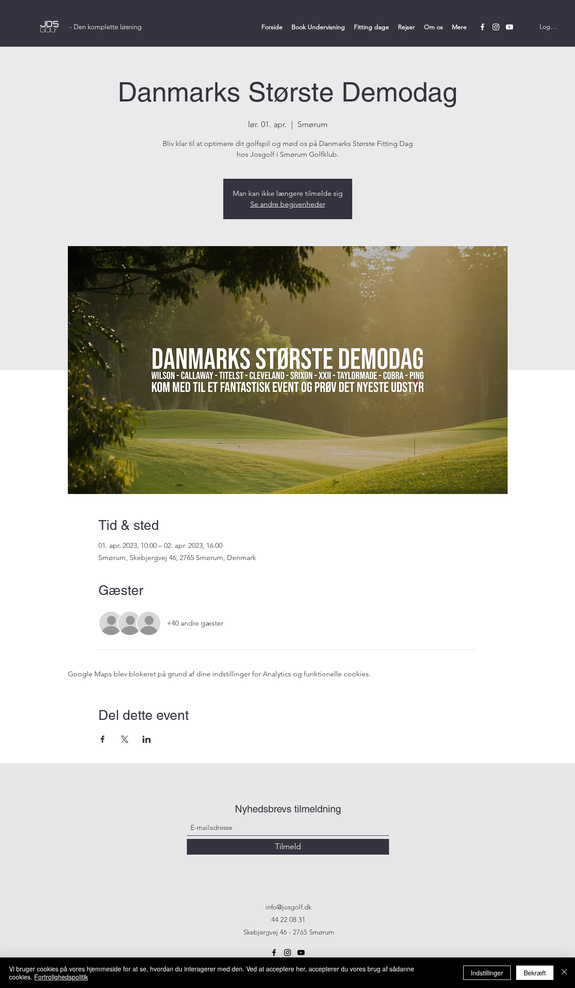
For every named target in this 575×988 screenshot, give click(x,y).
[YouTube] (509, 26)
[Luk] (564, 973)
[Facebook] (482, 26)
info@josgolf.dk (288, 907)
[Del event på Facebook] (102, 739)
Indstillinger (487, 972)
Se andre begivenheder (287, 204)
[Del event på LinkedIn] (146, 739)
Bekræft (535, 972)
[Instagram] (495, 26)
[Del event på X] (124, 739)
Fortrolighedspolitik (61, 976)
